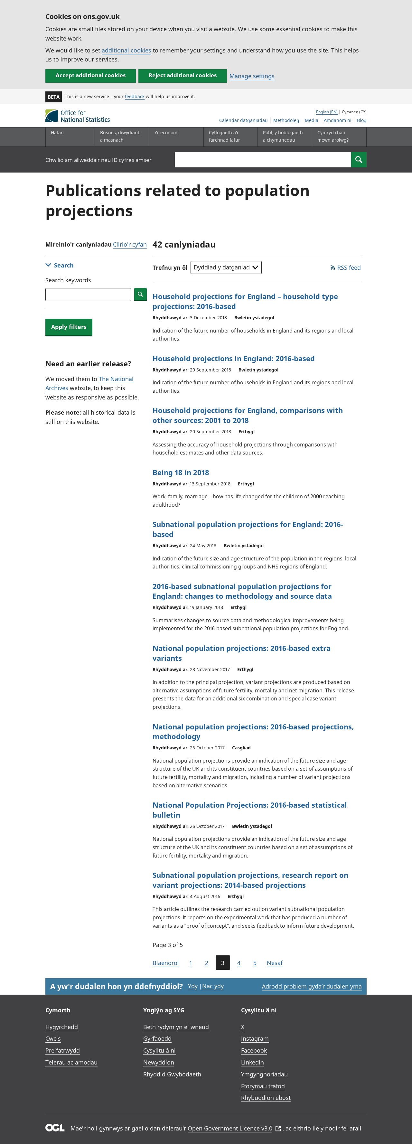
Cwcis (53, 1038)
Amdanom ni (337, 120)
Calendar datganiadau (243, 120)
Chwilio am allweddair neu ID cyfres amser (98, 160)
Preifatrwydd (62, 1050)
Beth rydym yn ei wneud (176, 1027)
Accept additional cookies (91, 75)
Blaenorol (166, 963)
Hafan (57, 132)
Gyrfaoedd (157, 1038)
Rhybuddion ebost (266, 1098)
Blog (362, 120)
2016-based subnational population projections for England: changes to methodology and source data (242, 591)
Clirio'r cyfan (130, 244)
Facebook (254, 1050)
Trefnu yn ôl (170, 267)
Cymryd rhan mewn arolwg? (333, 136)
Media (311, 120)
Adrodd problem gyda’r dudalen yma (312, 986)
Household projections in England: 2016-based (234, 358)
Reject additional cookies (183, 75)
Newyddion (158, 1062)
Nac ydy (213, 986)
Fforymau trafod (263, 1086)
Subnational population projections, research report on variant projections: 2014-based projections (250, 880)
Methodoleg (286, 120)
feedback (135, 96)
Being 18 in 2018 (181, 472)
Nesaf (275, 963)
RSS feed (349, 267)
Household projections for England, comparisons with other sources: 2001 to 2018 (248, 415)
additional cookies (126, 50)
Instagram (255, 1038)
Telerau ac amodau (71, 1062)
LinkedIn (252, 1062)
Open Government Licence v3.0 (230, 1128)
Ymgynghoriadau (264, 1074)
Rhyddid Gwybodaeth (172, 1074)
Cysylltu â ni (159, 1050)
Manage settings (252, 76)
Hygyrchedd (61, 1027)
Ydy (193, 986)
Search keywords (68, 280)
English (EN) (327, 112)
